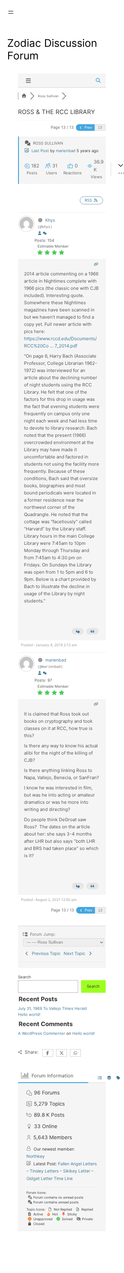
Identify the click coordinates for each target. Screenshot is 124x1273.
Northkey (35, 1156)
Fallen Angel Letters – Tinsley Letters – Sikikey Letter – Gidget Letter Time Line (61, 1171)
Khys (50, 220)
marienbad (65, 150)
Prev (87, 127)
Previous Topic (45, 953)
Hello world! (29, 1014)
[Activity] (45, 233)
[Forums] (24, 96)
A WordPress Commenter (41, 1033)
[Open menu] (10, 12)
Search (24, 976)
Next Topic (76, 953)
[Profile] (40, 233)
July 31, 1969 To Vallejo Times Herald (52, 1008)
